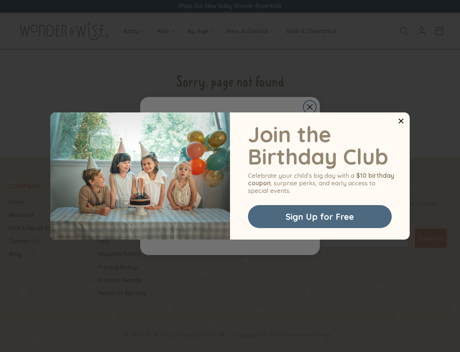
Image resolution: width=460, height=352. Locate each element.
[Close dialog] (401, 121)
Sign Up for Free (320, 216)
